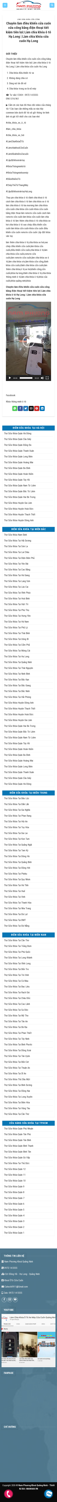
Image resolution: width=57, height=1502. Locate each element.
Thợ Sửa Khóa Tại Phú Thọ (16, 610)
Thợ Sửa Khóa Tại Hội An (16, 821)
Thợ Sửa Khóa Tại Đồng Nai (17, 1090)
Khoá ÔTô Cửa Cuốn (13, 1280)
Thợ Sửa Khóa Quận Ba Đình (17, 468)
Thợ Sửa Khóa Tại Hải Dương (17, 540)
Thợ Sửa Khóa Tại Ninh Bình (17, 673)
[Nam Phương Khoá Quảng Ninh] (28, 5)
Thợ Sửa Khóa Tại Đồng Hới (17, 867)
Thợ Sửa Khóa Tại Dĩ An (15, 1073)
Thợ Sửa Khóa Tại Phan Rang (17, 815)
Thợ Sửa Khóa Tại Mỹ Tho (16, 1015)
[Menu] (5, 5)
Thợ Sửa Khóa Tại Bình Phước (18, 1044)
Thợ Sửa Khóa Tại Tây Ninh (16, 1038)
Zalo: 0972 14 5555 (12, 1292)
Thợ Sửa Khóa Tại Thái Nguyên (18, 668)
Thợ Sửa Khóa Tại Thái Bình (17, 633)
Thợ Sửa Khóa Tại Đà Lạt (16, 914)
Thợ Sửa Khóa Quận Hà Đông (17, 433)
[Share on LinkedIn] (42, 408)
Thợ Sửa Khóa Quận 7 (14, 1198)
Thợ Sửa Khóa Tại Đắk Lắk (16, 804)
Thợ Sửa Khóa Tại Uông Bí (16, 639)
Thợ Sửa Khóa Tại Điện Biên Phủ (19, 558)
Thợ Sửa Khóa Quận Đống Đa (17, 445)
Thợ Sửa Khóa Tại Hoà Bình (17, 598)
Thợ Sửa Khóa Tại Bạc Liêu (16, 986)
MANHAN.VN (32, 1489)
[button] (28, 341)
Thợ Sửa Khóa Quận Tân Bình (17, 1140)
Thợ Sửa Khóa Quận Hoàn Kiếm (18, 474)
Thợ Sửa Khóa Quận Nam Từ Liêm (20, 485)
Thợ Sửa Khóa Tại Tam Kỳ (16, 850)
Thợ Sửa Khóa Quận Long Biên (18, 456)
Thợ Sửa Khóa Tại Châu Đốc (17, 998)
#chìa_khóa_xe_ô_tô (16, 122)
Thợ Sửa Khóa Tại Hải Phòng (17, 697)
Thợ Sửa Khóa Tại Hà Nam (16, 621)
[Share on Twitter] (25, 408)
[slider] (26, 378)
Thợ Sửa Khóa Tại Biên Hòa (17, 1102)
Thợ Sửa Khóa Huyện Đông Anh (19, 520)
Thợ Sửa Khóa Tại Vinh (14, 896)
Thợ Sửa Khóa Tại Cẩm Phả (17, 644)
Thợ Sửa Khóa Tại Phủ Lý (16, 627)
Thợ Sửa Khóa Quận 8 (14, 1192)
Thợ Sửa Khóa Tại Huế (14, 891)
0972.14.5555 (10, 1267)
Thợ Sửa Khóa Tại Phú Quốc (17, 951)
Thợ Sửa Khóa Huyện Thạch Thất (19, 514)
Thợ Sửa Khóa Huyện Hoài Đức (18, 508)
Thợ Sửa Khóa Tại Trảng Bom (17, 946)
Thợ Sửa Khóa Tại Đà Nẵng (16, 925)
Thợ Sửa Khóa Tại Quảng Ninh (18, 662)
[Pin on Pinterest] (36, 408)
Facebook (10, 395)
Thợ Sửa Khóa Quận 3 (14, 1221)
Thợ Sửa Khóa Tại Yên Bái (16, 563)
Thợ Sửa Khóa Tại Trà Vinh (16, 975)
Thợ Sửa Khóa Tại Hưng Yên (17, 615)
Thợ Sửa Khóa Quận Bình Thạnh (18, 1145)
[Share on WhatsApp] (14, 408)
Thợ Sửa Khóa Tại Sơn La (16, 546)
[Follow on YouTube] (15, 1299)
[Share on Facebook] (20, 408)
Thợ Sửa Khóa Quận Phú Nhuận (18, 1128)
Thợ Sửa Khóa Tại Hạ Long (16, 656)
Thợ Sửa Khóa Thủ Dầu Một (17, 1079)
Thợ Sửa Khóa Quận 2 (14, 1227)
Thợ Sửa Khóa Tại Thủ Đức (16, 1163)
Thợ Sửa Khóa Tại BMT (15, 920)
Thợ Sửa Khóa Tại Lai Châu (16, 552)
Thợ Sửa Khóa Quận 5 (14, 1209)
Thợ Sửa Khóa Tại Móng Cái (17, 650)
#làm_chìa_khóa (13, 129)
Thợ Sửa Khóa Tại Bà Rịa (15, 1027)
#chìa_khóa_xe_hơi (15, 135)
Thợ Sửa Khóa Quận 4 (14, 1215)
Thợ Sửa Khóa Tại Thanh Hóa (17, 902)
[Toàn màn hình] (47, 377)
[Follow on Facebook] (4, 1299)
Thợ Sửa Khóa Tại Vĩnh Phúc (17, 592)
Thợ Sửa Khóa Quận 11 (15, 1174)
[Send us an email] (9, 1299)
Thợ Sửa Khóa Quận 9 (14, 1186)
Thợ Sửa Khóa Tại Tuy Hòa (16, 827)
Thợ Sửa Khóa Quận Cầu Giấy (17, 439)
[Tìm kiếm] (52, 5)
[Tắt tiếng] (42, 377)
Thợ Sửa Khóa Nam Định (15, 534)
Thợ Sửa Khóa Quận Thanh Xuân (19, 450)
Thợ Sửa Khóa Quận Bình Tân (17, 1151)
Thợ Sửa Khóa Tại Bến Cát (16, 1062)
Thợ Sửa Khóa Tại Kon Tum (16, 838)
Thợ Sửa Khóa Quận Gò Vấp (17, 1157)
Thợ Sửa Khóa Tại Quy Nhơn (17, 879)
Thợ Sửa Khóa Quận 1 (14, 1232)
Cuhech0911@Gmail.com (16, 1286)
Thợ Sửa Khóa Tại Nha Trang (17, 908)
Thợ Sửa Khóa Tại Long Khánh (18, 957)
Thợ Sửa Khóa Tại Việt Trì (16, 604)
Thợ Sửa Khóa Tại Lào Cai (16, 586)
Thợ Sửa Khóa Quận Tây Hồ (17, 479)
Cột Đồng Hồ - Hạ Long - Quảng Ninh (22, 1274)
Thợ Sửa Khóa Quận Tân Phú (17, 1134)
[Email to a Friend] (31, 408)
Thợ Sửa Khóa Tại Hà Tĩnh (16, 885)
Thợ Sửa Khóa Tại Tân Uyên (17, 1056)
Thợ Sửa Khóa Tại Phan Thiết (18, 1033)
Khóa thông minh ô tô (16, 401)
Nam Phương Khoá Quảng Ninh (18, 1261)
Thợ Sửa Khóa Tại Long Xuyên (18, 1096)
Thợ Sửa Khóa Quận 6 (14, 1203)
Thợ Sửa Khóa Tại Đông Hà (16, 856)
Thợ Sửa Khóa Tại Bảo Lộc (16, 798)
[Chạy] (9, 377)
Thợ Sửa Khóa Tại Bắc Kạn (16, 679)
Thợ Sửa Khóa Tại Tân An (16, 1021)
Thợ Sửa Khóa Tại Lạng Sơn (17, 581)
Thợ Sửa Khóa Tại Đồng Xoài (17, 1050)
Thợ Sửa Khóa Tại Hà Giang (17, 575)
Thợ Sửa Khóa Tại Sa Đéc (16, 1009)
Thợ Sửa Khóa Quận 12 (15, 1169)
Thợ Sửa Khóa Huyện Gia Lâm (18, 503)
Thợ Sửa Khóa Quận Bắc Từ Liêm (19, 491)
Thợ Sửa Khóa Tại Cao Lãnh (17, 1004)
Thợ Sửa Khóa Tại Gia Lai (16, 833)
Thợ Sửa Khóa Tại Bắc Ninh (17, 691)
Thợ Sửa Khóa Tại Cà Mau (16, 980)
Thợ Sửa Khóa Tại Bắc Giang (17, 685)
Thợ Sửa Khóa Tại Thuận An (17, 1067)
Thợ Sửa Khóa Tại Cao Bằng (17, 569)
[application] (28, 341)
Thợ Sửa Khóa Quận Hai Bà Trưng (19, 497)
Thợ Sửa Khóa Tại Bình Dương (18, 1085)
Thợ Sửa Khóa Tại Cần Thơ (16, 940)
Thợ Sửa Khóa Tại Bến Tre (16, 969)
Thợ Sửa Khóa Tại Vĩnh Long (17, 963)
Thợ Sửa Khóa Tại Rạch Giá (16, 992)
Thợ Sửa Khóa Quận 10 (15, 1180)
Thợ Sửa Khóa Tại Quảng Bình (18, 862)
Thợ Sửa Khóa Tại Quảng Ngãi (18, 844)
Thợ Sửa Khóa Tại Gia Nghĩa (17, 809)
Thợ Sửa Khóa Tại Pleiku (15, 873)
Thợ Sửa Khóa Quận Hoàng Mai (18, 462)
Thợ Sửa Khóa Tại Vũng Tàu (17, 1108)
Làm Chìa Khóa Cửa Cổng (28, 19)
